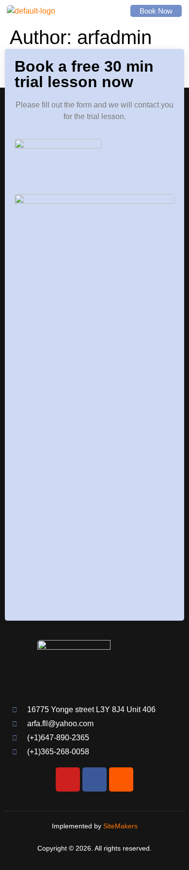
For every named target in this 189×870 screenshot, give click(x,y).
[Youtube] (68, 779)
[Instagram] (121, 779)
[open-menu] (110, 10)
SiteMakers (120, 826)
